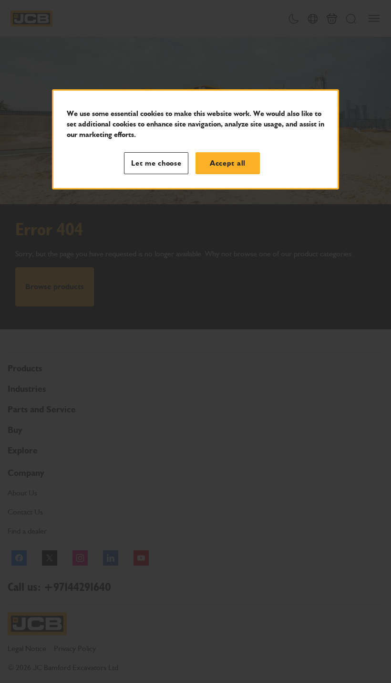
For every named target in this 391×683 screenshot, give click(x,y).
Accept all (228, 162)
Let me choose (156, 162)
